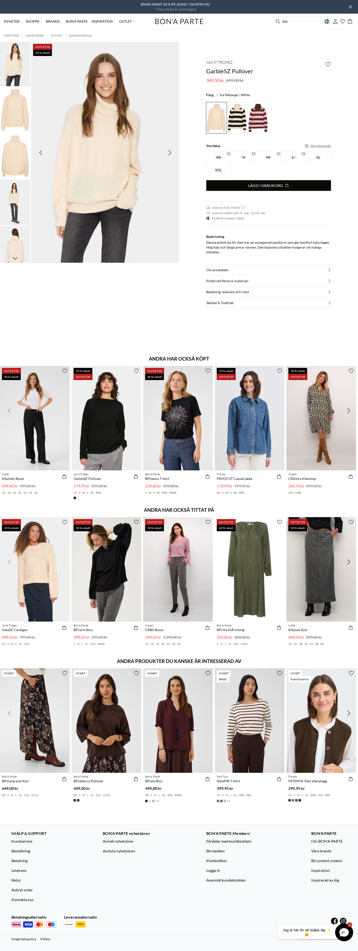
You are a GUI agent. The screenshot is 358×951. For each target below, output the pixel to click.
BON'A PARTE (77, 21)
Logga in (213, 870)
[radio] (318, 157)
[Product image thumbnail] (15, 63)
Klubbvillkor (216, 860)
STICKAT (56, 35)
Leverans (19, 870)
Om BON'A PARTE (327, 841)
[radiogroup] (268, 163)
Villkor (45, 939)
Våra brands (321, 850)
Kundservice (21, 841)
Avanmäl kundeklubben (226, 880)
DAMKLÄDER (35, 35)
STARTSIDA (11, 35)
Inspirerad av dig (325, 880)
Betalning (19, 860)
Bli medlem (215, 850)
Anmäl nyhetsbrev (118, 841)
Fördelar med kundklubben (228, 841)
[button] (268, 270)
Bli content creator (326, 860)
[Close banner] (350, 6)
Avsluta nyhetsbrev (119, 850)
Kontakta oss (22, 899)
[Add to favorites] (328, 64)
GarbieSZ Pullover (80, 35)
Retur (16, 880)
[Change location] (327, 21)
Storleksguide (321, 146)
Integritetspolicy (23, 939)
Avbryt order (22, 889)
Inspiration (320, 870)
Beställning (20, 850)
